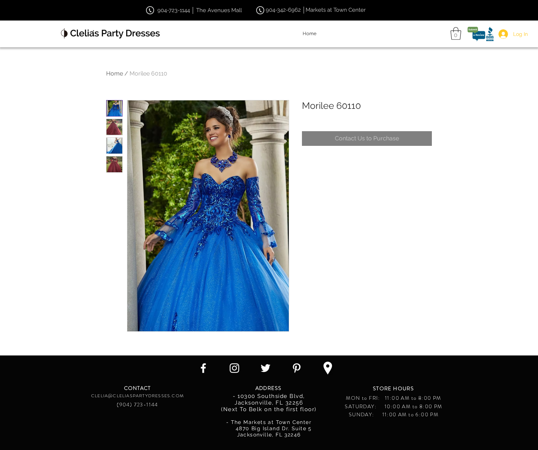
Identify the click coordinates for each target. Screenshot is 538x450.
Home (114, 73)
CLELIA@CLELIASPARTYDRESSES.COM (137, 395)
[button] (456, 33)
